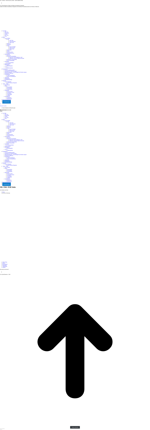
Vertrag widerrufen (75, 427)
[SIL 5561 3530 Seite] (31, 257)
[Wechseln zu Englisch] (2, 3)
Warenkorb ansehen (3, 105)
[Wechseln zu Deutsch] (2, 2)
